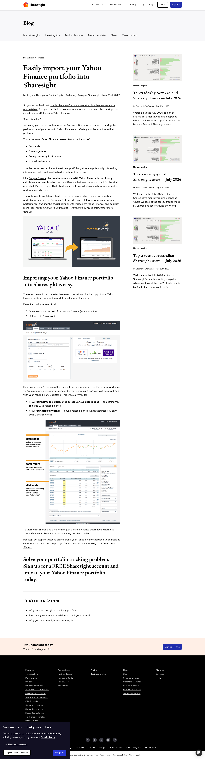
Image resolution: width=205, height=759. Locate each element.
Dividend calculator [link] (34, 685)
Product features (74, 35)
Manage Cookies (135, 755)
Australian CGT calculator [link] (37, 689)
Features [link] (29, 670)
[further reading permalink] (21, 601)
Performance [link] (31, 678)
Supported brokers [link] (34, 705)
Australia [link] (79, 747)
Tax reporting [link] (31, 674)
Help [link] (142, 4)
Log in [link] (163, 4)
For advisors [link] (64, 681)
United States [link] (151, 747)
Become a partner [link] (131, 685)
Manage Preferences (17, 744)
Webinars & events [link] (132, 681)
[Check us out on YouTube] (108, 740)
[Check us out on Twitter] (101, 740)
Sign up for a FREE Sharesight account (66, 566)
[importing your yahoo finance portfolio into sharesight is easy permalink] (21, 277)
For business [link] (64, 670)
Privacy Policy (99, 755)
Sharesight (57, 200)
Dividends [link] (30, 681)
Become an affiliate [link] (132, 689)
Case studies (129, 35)
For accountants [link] (65, 678)
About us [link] (160, 670)
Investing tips (52, 35)
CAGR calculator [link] (33, 701)
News (114, 35)
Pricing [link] (132, 4)
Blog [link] (151, 4)
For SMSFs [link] (63, 685)
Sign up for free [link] (172, 647)
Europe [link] (102, 747)
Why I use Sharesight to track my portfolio (53, 610)
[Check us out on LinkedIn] (115, 740)
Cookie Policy (122, 755)
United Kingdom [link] (133, 747)
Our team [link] (160, 674)
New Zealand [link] (116, 747)
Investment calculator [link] (35, 693)
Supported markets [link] (34, 709)
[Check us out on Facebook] (94, 740)
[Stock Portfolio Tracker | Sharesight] (34, 5)
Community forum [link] (131, 678)
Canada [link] (91, 747)
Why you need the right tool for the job (51, 620)
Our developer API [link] (132, 693)
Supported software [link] (34, 713)
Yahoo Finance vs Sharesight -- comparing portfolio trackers (69, 207)
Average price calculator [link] (36, 697)
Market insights (32, 35)
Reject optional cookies (17, 752)
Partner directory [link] (66, 674)
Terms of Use (110, 755)
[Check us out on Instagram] (88, 740)
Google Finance (37, 178)
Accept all (59, 752)
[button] (199, 753)
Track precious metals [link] (35, 717)
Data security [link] (31, 720)
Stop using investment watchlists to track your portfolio (60, 615)
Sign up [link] (176, 4)
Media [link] (158, 678)
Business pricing (98, 674)
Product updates (97, 35)
